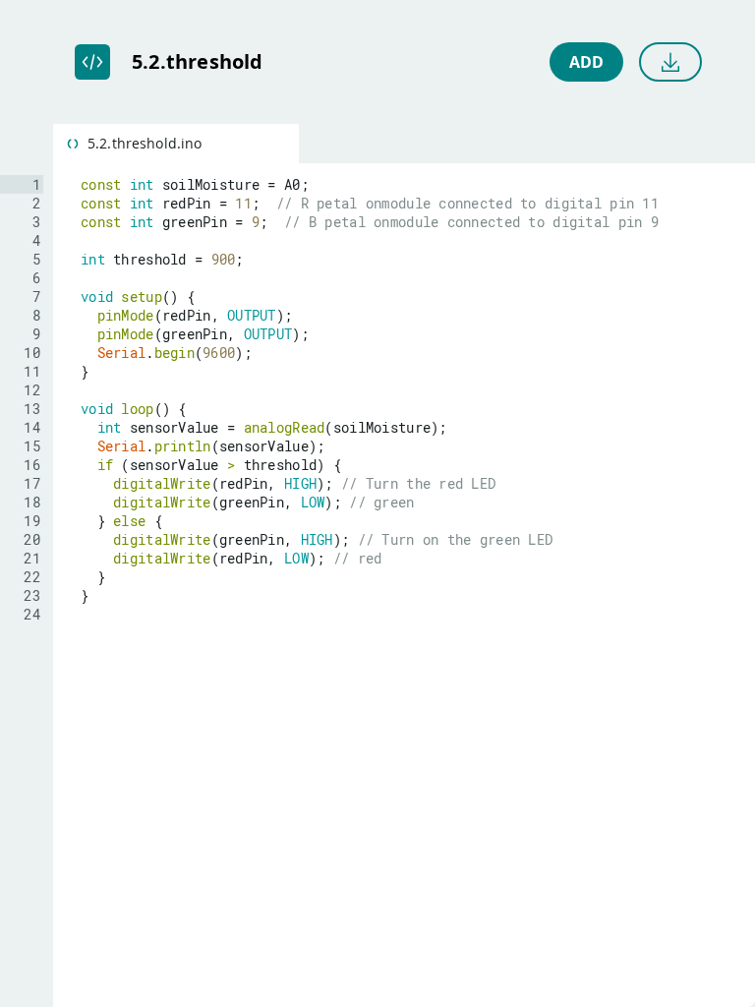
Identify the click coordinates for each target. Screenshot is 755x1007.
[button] (176, 143)
